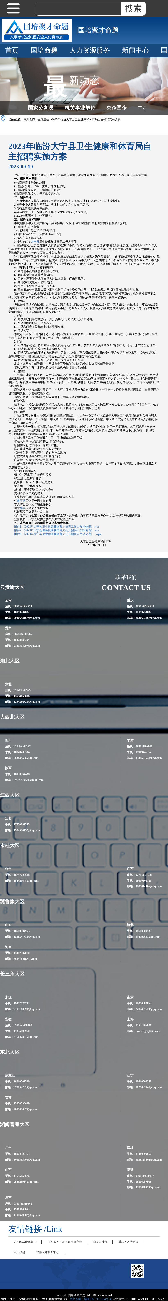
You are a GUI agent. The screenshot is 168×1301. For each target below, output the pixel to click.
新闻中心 (135, 50)
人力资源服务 (89, 50)
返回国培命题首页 (25, 1241)
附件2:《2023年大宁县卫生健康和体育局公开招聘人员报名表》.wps (56, 530)
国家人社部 (100, 1241)
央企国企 (116, 108)
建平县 (21, 500)
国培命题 (44, 50)
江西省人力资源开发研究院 (65, 1241)
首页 (12, 50)
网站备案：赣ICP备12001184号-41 (91, 1299)
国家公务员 (41, 108)
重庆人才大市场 (128, 1241)
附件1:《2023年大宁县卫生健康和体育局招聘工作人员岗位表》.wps (56, 526)
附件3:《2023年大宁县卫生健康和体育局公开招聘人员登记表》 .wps (57, 534)
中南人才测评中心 (47, 1252)
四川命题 (19, 1252)
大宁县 (35, 241)
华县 (23, 508)
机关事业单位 (80, 108)
